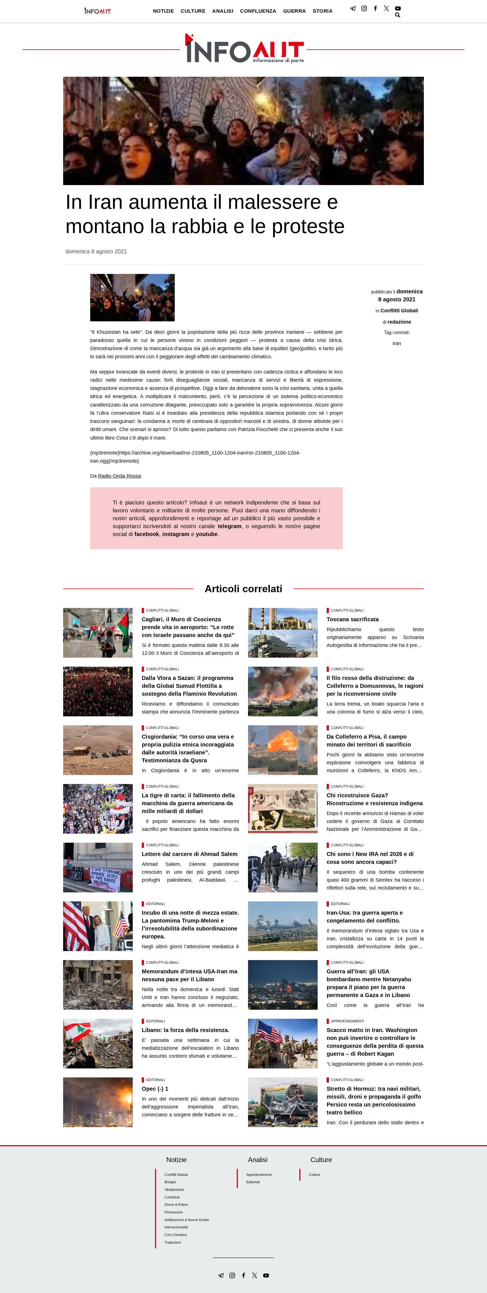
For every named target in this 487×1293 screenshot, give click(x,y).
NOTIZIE (163, 11)
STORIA (323, 11)
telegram (230, 526)
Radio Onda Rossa (119, 476)
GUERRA (294, 11)
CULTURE (193, 11)
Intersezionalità (176, 1227)
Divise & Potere (176, 1205)
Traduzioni (173, 1242)
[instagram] (364, 8)
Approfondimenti (347, 1021)
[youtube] (398, 8)
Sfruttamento (174, 1190)
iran (397, 343)
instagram (175, 534)
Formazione (174, 1212)
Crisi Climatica (176, 1235)
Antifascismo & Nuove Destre (187, 1220)
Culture (314, 1175)
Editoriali (155, 904)
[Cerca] (398, 14)
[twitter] (386, 8)
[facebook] (375, 8)
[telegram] (352, 8)
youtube (207, 534)
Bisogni (170, 1182)
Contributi (172, 1197)
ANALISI (222, 11)
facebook (146, 534)
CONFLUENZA (258, 11)
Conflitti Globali (399, 310)
